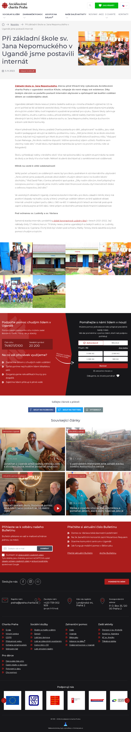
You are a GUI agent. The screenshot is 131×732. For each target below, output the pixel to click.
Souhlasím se (25, 555)
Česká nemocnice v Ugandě (81, 645)
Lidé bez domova (42, 637)
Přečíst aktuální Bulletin (80, 553)
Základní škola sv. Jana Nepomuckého (36, 86)
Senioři (37, 634)
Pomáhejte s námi (116, 582)
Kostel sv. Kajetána (110, 634)
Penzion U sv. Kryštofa (112, 630)
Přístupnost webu (14, 641)
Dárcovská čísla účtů (15, 661)
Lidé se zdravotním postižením (48, 641)
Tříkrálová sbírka (109, 641)
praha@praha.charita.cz (21, 602)
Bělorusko (73, 637)
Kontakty (123, 14)
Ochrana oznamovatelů (16, 645)
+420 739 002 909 (51, 604)
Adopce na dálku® (27, 71)
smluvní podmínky (40, 561)
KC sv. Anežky (108, 637)
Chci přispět (108, 5)
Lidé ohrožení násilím (43, 649)
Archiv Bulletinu (108, 553)
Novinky (93, 14)
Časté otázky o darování (16, 665)
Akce (101, 14)
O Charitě (110, 14)
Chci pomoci (11, 672)
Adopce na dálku (77, 641)
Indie (71, 630)
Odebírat (44, 548)
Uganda (72, 634)
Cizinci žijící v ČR (41, 645)
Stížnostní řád (12, 649)
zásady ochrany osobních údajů (16, 561)
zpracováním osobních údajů (31, 555)
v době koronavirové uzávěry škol (69, 221)
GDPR (9, 637)
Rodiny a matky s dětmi (45, 630)
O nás (8, 630)
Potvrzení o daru (13, 669)
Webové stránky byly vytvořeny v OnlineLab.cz (65, 728)
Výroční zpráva (12, 634)
